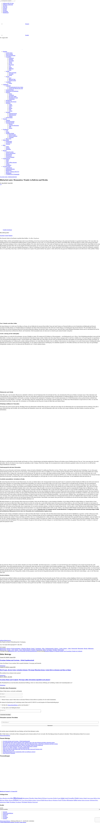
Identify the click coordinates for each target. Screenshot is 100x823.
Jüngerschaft (74, 648)
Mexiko (85, 648)
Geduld (66, 798)
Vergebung (12, 802)
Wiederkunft (35, 802)
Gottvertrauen (90, 798)
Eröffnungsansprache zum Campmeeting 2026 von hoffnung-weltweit (19, 751)
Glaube (77, 798)
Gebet (62, 798)
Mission (50, 800)
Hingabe (11, 800)
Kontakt (5, 815)
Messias (46, 800)
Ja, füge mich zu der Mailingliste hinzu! (10, 707)
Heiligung (2, 800)
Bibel (11, 798)
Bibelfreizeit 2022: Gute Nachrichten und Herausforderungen (23, 651)
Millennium (90, 648)
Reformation (70, 800)
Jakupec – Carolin (58, 648)
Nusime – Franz (18, 649)
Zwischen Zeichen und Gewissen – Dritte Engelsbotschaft (17, 660)
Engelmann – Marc (40, 648)
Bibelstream (17, 798)
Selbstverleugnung (86, 800)
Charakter (31, 798)
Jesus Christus (25, 800)
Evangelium (50, 798)
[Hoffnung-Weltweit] (32, 49)
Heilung (7, 800)
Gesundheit (71, 798)
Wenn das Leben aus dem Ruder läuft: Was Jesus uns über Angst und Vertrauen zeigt (22, 749)
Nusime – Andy (10, 649)
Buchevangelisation (15, 648)
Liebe (42, 800)
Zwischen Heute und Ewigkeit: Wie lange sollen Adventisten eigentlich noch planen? (25, 679)
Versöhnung (18, 802)
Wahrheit (30, 802)
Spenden (5, 818)
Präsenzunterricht (27, 649)
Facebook (2, 235)
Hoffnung (16, 800)
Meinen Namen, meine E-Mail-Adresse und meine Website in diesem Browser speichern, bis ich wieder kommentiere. (29, 699)
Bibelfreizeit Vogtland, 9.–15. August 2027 (8, 791)
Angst (1, 798)
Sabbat (44, 649)
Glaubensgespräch (49, 648)
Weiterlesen (2, 665)
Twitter (6, 235)
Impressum (5, 814)
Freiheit (55, 798)
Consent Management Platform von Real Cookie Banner (13, 822)
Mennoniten (80, 648)
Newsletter (5, 817)
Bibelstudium (3, 648)
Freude (59, 798)
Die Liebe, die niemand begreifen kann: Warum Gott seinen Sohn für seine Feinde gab (23, 745)
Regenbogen (39, 649)
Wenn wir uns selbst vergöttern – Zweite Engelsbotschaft (16, 747)
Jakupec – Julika (67, 648)
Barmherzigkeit (6, 798)
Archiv (1, 808)
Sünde (8, 802)
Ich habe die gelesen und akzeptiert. (16, 705)
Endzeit (40, 798)
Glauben (81, 798)
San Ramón (49, 649)
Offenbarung (55, 800)
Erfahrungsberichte (12, 176)
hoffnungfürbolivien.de (5, 640)
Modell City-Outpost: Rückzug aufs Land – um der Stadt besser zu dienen (20, 746)
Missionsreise (3, 649)
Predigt (60, 800)
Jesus (20, 800)
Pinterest (10, 235)
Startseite (5, 812)
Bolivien (9, 648)
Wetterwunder (60, 649)
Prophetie (33, 649)
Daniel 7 (33, 648)
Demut (36, 798)
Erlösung (44, 798)
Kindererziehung (32, 800)
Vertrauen (24, 802)
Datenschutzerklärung (13, 705)
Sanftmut (79, 800)
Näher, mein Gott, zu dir (8, 750)
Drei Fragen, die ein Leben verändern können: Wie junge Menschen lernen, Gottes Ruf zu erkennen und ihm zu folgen (35, 670)
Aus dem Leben (3, 176)
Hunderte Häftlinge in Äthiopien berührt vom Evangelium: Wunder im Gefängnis (63, 651)
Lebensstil (39, 800)
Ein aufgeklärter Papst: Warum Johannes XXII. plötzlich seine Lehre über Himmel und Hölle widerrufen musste (29, 742)
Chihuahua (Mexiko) (26, 648)
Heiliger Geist (97, 798)
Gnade (85, 798)
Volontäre (54, 649)
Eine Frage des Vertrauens (9, 753)
